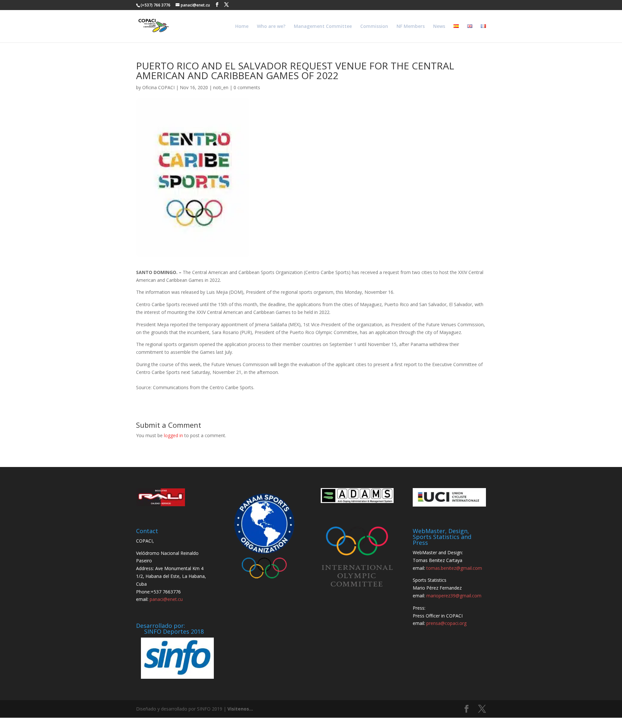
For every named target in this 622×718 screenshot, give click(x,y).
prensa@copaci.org (446, 623)
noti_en (220, 87)
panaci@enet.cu (166, 599)
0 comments (247, 87)
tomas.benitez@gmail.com (454, 568)
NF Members (411, 26)
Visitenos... (240, 709)
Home (241, 26)
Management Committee (323, 26)
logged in (173, 435)
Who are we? (271, 26)
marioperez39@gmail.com (453, 595)
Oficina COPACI (158, 87)
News (439, 26)
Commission (374, 26)
